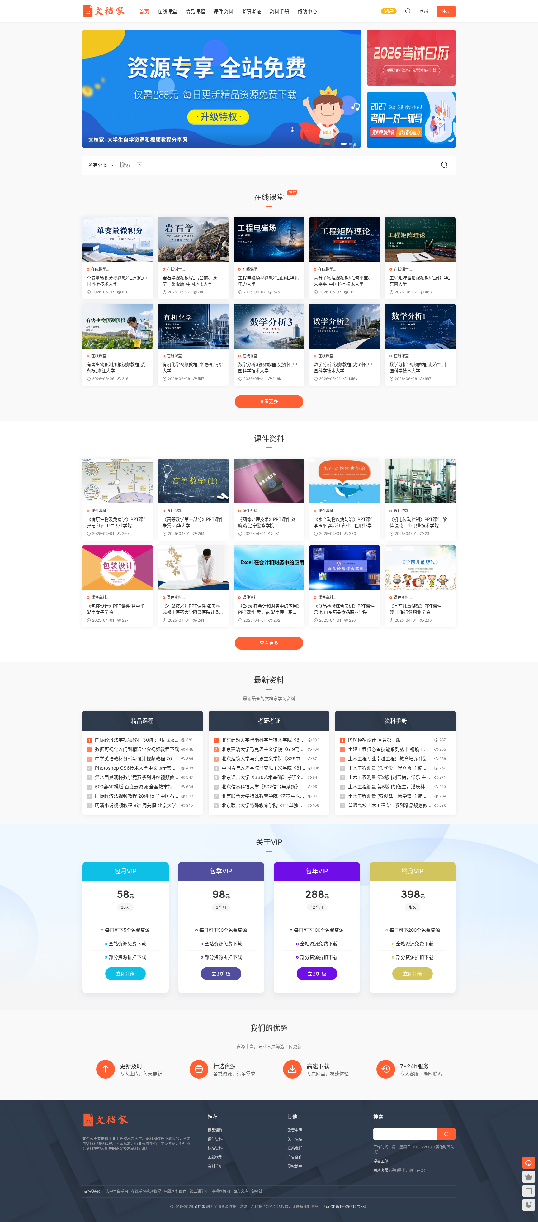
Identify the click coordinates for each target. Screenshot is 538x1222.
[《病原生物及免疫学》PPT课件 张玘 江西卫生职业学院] (117, 481)
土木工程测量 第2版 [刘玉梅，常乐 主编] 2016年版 (387, 777)
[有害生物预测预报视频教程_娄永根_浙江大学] (117, 326)
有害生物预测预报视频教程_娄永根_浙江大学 (116, 367)
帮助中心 (307, 11)
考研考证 (251, 11)
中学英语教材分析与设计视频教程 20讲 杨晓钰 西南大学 (136, 759)
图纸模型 (215, 1157)
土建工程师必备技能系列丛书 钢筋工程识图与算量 (388, 749)
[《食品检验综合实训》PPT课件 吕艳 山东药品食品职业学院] (344, 567)
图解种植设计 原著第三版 (374, 740)
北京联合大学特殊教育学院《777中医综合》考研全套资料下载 (263, 796)
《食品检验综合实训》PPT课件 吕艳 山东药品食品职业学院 (344, 609)
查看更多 (269, 401)
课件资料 (223, 11)
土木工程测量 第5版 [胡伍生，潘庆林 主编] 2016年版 (389, 787)
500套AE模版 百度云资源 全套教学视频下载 (136, 787)
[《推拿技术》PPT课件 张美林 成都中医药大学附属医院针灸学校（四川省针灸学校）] (193, 567)
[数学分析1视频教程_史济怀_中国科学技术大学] (420, 326)
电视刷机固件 (175, 1191)
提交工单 (380, 1161)
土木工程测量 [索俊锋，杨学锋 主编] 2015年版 (386, 796)
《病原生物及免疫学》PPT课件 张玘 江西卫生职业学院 (117, 522)
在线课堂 (167, 11)
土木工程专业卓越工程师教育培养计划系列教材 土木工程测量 (390, 759)
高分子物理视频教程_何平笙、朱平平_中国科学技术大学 (343, 280)
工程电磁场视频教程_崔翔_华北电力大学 (268, 280)
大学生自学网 (117, 1191)
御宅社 (256, 1191)
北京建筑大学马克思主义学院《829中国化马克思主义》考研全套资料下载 (263, 759)
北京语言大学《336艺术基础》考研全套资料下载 (263, 777)
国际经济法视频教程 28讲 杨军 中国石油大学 (137, 796)
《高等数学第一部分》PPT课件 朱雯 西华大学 (193, 522)
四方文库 (240, 1191)
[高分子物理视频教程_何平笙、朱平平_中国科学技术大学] (344, 239)
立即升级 (125, 974)
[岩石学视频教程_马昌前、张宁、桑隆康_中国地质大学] (193, 239)
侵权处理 (294, 1166)
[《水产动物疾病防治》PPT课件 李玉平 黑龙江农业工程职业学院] (344, 481)
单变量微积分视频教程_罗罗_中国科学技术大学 (117, 280)
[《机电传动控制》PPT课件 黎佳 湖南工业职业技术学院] (420, 481)
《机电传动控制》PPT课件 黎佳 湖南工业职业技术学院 (418, 522)
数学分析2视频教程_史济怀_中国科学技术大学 (343, 367)
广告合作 (294, 1157)
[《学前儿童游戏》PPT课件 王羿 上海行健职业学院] (420, 567)
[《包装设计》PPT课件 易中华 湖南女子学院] (117, 567)
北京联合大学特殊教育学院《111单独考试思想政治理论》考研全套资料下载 (262, 805)
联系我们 (294, 1148)
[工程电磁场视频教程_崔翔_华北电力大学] (269, 239)
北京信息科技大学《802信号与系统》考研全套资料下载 (263, 787)
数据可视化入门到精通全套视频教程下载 (137, 749)
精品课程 (195, 11)
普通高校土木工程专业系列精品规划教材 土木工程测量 (390, 805)
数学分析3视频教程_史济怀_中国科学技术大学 (267, 367)
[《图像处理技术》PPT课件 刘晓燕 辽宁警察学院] (269, 481)
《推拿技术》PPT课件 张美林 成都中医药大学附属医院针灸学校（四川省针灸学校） (193, 609)
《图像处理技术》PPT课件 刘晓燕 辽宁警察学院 (267, 522)
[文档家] (104, 11)
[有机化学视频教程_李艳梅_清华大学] (193, 326)
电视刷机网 (220, 1191)
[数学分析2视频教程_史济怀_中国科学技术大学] (344, 326)
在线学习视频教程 (146, 1191)
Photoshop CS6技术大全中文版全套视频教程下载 (135, 768)
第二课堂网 (199, 1191)
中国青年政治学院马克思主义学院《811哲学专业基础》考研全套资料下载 (263, 768)
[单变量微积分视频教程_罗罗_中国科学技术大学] (117, 239)
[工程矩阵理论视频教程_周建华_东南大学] (420, 239)
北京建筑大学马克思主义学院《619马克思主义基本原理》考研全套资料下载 (263, 749)
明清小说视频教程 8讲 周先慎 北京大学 (135, 805)
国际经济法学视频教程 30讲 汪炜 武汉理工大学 (135, 740)
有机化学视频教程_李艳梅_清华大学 (193, 367)
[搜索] (408, 10)
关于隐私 (294, 1139)
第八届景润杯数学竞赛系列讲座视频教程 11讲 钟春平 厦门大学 (137, 777)
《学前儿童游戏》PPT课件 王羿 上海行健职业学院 (418, 609)
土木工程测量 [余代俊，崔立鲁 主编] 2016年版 (386, 768)
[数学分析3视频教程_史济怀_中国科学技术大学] (269, 326)
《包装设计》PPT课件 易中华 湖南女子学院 (115, 609)
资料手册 (279, 11)
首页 (144, 11)
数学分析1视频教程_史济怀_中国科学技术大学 (418, 367)
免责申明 (294, 1130)
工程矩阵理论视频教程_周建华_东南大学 (419, 280)
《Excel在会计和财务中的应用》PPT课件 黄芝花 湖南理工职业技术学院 (268, 609)
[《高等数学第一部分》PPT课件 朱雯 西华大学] (193, 481)
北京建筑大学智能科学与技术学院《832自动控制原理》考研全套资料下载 (263, 740)
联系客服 (380, 1170)
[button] (344, 144)
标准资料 (215, 1148)
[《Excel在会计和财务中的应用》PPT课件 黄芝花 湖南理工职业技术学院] (269, 567)
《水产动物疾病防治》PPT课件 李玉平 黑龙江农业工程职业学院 (344, 523)
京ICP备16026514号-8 (345, 1206)
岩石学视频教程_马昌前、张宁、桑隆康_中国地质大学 (190, 280)
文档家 (199, 1206)
